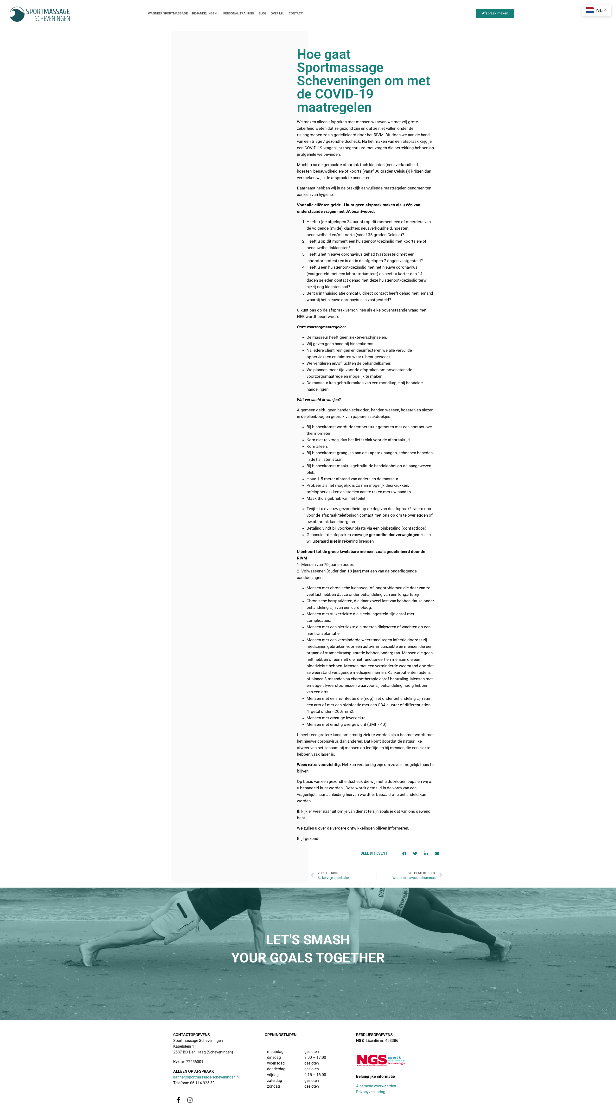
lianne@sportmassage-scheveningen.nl (206, 1077)
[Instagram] (190, 1100)
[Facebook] (178, 1100)
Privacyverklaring (370, 1092)
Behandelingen (204, 13)
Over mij (277, 13)
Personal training (238, 13)
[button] (404, 853)
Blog (262, 13)
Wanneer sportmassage (168, 13)
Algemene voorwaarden (376, 1086)
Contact (296, 13)
